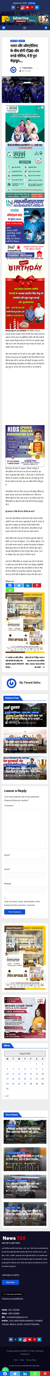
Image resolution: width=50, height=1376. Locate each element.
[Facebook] (10, 585)
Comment (9, 806)
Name (7, 855)
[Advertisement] (25, 397)
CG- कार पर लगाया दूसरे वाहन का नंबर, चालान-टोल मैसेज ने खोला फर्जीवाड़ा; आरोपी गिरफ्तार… (22, 1186)
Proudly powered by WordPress (18, 1351)
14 (31, 1074)
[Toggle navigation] (24, 27)
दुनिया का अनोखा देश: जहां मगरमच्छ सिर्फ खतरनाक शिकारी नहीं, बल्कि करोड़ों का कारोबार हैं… (23, 1132)
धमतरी (18, 1207)
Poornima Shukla (29, 723)
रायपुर (23, 1153)
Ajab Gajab (11, 1125)
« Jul (6, 1096)
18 (13, 1079)
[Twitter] (19, 585)
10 (7, 1074)
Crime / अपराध (26, 712)
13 (25, 1074)
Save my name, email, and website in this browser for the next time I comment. (22, 903)
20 (25, 1079)
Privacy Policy (31, 1360)
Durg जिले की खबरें (22, 1180)
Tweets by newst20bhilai (12, 1299)
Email (7, 869)
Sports (21, 41)
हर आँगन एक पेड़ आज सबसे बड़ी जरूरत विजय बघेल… (25, 1366)
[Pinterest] (37, 585)
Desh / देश (14, 41)
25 (13, 1084)
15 (37, 1074)
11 (13, 1074)
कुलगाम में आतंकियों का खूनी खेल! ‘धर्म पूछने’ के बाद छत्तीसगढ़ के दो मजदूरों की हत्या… (24, 718)
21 (31, 1079)
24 (7, 1084)
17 (7, 1079)
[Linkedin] (28, 585)
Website (7, 884)
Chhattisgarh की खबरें (13, 712)
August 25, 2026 (15, 1136)
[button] (5, 1370)
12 (19, 1074)
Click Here (10, 1282)
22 (37, 1079)
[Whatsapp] (10, 590)
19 (19, 1079)
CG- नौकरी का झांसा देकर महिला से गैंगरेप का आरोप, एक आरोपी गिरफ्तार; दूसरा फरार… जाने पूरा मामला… (23, 1214)
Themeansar (25, 1354)
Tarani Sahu (27, 68)
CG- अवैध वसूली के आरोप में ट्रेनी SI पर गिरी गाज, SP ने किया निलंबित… (24, 1158)
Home (16, 1360)
